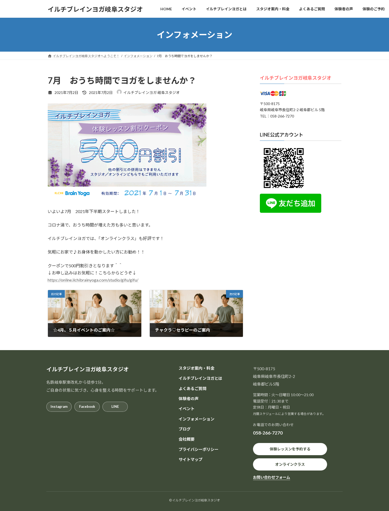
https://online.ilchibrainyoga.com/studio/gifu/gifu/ (93, 279)
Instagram (59, 406)
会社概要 (187, 439)
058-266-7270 (268, 433)
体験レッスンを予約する (290, 449)
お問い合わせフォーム (271, 477)
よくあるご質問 (192, 388)
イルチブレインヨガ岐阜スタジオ (295, 78)
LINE (115, 406)
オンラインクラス (290, 464)
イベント (187, 408)
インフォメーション (196, 418)
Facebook (87, 406)
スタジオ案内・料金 (196, 368)
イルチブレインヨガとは (200, 378)
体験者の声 (188, 398)
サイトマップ (190, 459)
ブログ (185, 428)
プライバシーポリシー (198, 449)
